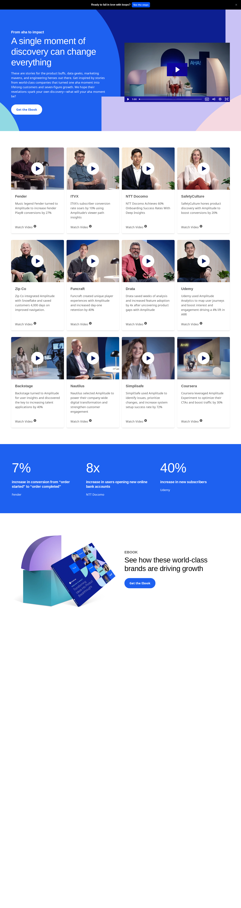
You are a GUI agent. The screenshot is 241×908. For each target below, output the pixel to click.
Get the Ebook (26, 110)
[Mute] (213, 99)
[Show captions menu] (207, 99)
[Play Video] (127, 99)
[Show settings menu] (220, 99)
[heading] (111, 5)
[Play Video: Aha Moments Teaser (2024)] (177, 69)
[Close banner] (236, 4)
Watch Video (24, 227)
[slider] (170, 99)
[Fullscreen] (226, 99)
